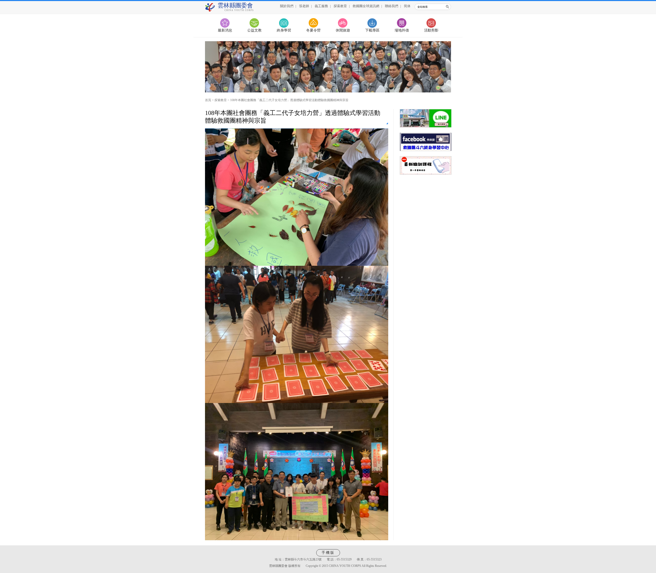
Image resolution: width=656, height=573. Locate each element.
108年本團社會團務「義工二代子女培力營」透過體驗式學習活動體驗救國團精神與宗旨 (289, 100)
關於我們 (286, 6)
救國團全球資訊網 (366, 6)
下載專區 (372, 30)
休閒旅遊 (343, 30)
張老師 (304, 6)
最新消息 (225, 30)
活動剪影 (431, 30)
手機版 (328, 553)
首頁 (208, 100)
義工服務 (321, 6)
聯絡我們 (391, 6)
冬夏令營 (313, 30)
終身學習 (284, 30)
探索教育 (340, 6)
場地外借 (402, 30)
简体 (407, 6)
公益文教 (254, 30)
